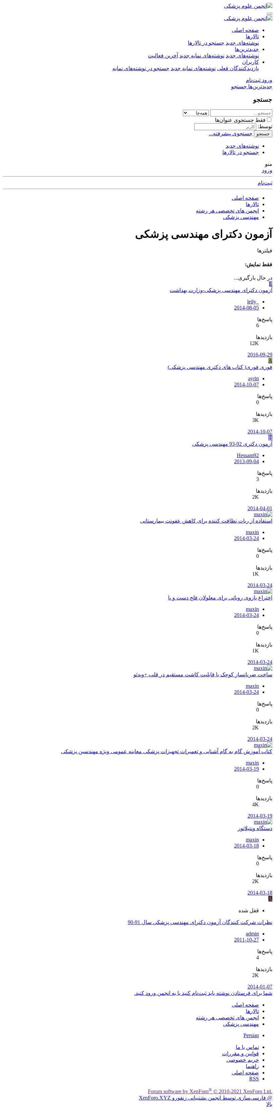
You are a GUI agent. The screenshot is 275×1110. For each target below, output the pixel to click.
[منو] (269, 14)
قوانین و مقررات (240, 1053)
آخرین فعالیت (163, 55)
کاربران (250, 62)
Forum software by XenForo (210, 1091)
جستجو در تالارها (206, 43)
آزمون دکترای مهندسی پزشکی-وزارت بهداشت (221, 290)
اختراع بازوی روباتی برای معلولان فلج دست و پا (220, 597)
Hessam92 (248, 455)
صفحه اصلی (245, 30)
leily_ (253, 301)
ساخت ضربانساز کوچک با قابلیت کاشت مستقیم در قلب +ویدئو (202, 674)
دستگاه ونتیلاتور (255, 828)
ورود (267, 170)
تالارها (252, 36)
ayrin (253, 378)
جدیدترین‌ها (247, 49)
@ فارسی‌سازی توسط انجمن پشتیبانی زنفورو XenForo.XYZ (205, 1098)
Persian (251, 1035)
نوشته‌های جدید (242, 43)
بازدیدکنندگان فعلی (238, 68)
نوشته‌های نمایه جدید (201, 55)
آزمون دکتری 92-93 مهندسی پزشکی (232, 444)
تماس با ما (247, 1047)
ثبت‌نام (265, 183)
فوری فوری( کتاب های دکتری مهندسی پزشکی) (220, 367)
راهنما (252, 1066)
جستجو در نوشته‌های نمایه (140, 68)
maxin (252, 532)
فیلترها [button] (264, 250)
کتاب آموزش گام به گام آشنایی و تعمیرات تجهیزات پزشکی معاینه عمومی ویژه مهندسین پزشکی (166, 751)
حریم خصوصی (242, 1060)
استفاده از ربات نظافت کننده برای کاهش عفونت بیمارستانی (206, 521)
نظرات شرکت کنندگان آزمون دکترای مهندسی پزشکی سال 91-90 (200, 922)
